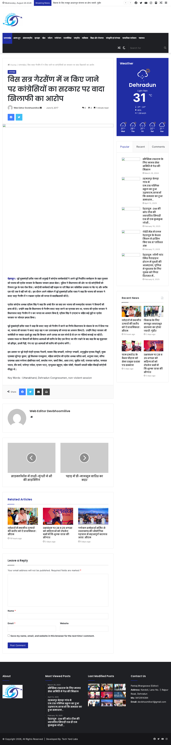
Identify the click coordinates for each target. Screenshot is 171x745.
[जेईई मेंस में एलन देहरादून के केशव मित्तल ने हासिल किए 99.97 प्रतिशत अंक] (131, 236)
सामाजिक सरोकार (129, 38)
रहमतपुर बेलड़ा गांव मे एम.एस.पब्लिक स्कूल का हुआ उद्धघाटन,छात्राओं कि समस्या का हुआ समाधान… (152, 189)
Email (11, 623)
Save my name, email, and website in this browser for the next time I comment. (53, 635)
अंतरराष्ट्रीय (27, 38)
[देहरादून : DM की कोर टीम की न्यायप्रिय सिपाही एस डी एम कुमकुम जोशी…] (131, 213)
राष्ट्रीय (77, 38)
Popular (124, 146)
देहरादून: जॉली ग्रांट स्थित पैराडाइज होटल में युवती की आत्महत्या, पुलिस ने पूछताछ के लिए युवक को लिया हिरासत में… (153, 265)
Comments (158, 146)
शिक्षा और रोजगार (97, 38)
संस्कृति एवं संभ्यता (113, 38)
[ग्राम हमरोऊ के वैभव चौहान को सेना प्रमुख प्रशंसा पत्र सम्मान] (131, 345)
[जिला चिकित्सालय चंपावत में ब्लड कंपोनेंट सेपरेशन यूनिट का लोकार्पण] (120, 703)
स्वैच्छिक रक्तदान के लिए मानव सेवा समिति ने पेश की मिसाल (153, 164)
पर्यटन (50, 38)
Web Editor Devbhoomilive (26, 108)
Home (13, 64)
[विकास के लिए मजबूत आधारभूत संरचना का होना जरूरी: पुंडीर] (153, 311)
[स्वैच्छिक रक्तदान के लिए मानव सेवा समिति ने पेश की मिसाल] (131, 163)
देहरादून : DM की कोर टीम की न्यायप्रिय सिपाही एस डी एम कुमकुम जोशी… (152, 215)
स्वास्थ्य (141, 38)
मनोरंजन (58, 38)
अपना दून (16, 38)
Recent (140, 146)
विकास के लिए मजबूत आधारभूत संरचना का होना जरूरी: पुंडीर (77, 3)
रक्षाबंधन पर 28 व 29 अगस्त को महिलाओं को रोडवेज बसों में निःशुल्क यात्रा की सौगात (57, 532)
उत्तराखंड (7, 38)
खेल (43, 38)
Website (64, 623)
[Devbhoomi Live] (13, 19)
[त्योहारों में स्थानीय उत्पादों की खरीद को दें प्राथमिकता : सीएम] (23, 516)
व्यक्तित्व (85, 38)
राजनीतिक (67, 38)
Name (12, 610)
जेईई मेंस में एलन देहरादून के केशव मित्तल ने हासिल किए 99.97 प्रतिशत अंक (153, 238)
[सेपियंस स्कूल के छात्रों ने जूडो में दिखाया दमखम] (94, 687)
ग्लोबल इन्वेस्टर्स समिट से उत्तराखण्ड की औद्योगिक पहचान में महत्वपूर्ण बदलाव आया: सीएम (92, 532)
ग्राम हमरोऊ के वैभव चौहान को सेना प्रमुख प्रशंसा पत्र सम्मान (131, 360)
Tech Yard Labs (70, 739)
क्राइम (37, 38)
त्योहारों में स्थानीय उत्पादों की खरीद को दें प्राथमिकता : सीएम (22, 531)
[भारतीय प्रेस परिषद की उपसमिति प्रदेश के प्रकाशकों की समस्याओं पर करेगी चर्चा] (120, 695)
